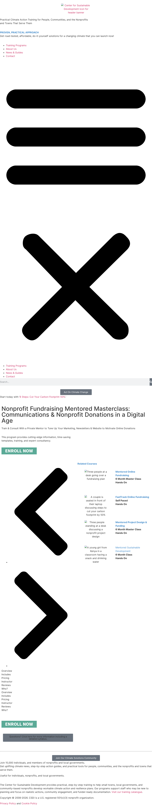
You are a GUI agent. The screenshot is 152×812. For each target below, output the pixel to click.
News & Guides (14, 52)
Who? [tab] (4, 688)
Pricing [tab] (5, 677)
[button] (76, 211)
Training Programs (16, 45)
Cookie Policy (29, 803)
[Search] (151, 382)
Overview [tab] (6, 670)
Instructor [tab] (6, 681)
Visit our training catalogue (127, 791)
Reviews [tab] (6, 685)
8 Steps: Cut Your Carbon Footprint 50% (42, 396)
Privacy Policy (8, 803)
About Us (11, 48)
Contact (10, 56)
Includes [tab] (6, 674)
